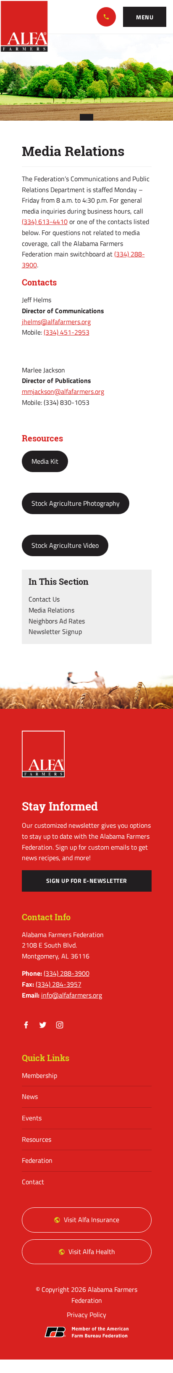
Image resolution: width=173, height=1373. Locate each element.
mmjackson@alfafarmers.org (63, 391)
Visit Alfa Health (91, 1251)
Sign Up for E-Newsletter (86, 880)
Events (32, 1118)
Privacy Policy (86, 1315)
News (30, 1096)
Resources (36, 1139)
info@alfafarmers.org (71, 995)
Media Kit (44, 461)
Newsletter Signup (55, 631)
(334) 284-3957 (58, 984)
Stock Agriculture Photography (75, 503)
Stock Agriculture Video (65, 545)
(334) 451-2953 (66, 332)
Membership (39, 1075)
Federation (37, 1160)
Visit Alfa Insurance (91, 1220)
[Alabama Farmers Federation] (43, 754)
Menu (144, 17)
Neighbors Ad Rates (57, 621)
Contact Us (44, 599)
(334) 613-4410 (45, 222)
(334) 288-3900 (106, 17)
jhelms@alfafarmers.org (56, 322)
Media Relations (51, 610)
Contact (33, 1182)
